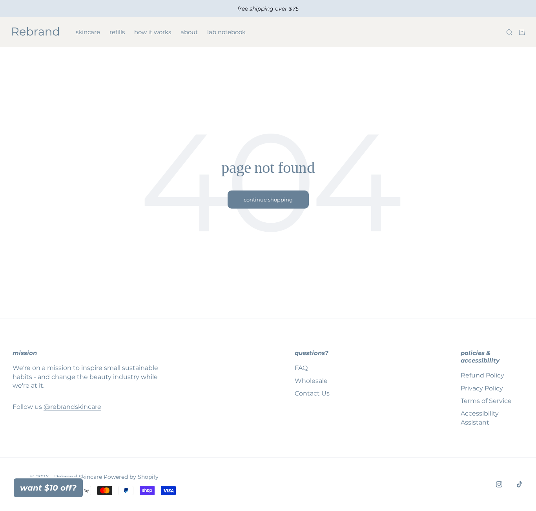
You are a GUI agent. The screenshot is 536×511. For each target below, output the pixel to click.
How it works (152, 32)
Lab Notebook (226, 32)
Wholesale (311, 381)
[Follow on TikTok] (519, 484)
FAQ (301, 368)
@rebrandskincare (72, 406)
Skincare (88, 32)
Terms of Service (486, 401)
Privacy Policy (482, 388)
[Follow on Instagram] (499, 484)
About (189, 32)
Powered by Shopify (131, 476)
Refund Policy (482, 375)
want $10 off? (48, 488)
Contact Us (312, 393)
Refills (117, 32)
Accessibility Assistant (480, 418)
